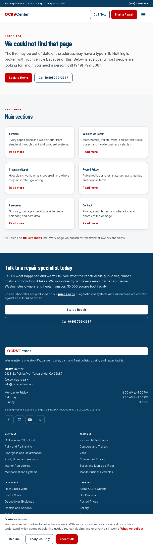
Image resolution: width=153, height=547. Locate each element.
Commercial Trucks (92, 459)
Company (85, 482)
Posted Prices (89, 501)
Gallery (84, 508)
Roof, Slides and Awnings (21, 459)
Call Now (99, 14)
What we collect (131, 528)
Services (11, 433)
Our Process (88, 495)
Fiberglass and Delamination (23, 453)
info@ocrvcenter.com (19, 384)
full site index (32, 238)
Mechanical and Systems (21, 472)
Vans (83, 453)
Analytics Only (40, 539)
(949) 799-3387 (138, 3)
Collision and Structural (20, 440)
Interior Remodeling (17, 465)
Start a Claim (13, 495)
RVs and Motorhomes (94, 440)
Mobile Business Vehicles (96, 472)
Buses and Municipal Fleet (97, 465)
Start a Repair (124, 14)
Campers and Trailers (94, 446)
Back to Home (18, 77)
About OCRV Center (93, 488)
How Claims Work (16, 488)
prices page (66, 294)
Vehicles (85, 433)
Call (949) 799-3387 (53, 77)
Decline (14, 539)
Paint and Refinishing (18, 446)
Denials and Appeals (18, 508)
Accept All (67, 539)
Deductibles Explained (19, 501)
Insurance (12, 482)
